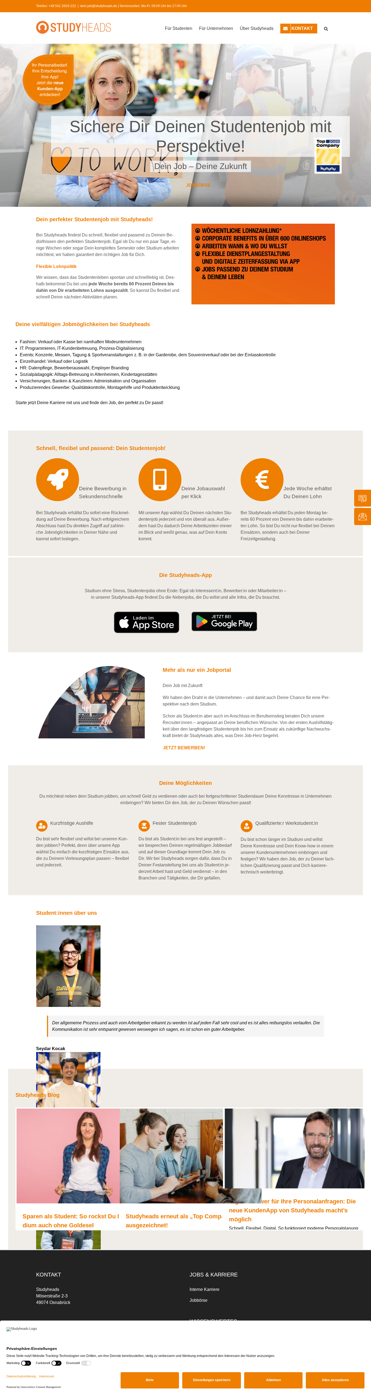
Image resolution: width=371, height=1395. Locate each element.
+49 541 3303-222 (62, 6)
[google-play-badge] (224, 614)
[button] (326, 28)
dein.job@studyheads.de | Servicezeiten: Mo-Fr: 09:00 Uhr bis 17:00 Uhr (133, 6)
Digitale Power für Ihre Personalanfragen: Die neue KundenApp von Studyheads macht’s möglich (292, 1206)
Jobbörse (198, 1296)
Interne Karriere (204, 1286)
